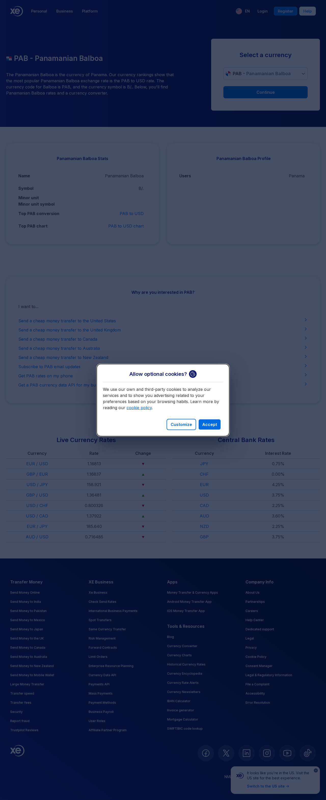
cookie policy (139, 407)
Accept (209, 424)
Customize (181, 424)
